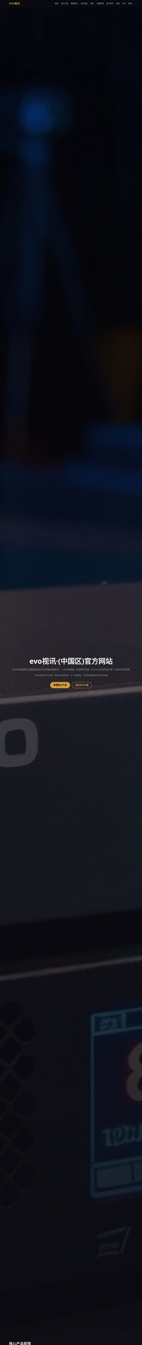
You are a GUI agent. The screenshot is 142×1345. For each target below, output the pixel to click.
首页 (56, 3)
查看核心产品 (60, 684)
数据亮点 (74, 3)
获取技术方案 (82, 685)
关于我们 (84, 3)
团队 (92, 3)
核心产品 (64, 3)
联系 (130, 3)
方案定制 (100, 3)
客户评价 (109, 3)
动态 (118, 3)
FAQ (124, 3)
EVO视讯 (14, 3)
